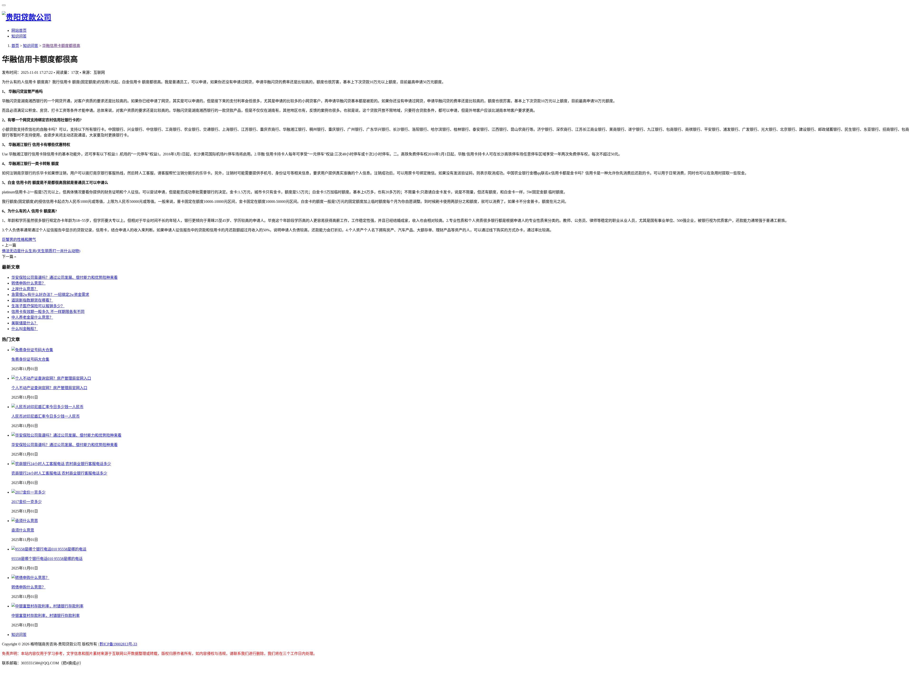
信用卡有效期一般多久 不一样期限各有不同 (47, 312)
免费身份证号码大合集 (30, 359)
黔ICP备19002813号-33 (118, 644)
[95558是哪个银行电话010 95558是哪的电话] (48, 549)
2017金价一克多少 (26, 502)
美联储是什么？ (24, 323)
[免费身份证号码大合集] (32, 350)
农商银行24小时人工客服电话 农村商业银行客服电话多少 (59, 473)
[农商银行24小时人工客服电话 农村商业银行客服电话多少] (61, 464)
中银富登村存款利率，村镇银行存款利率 (45, 616)
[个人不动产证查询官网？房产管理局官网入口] (51, 378)
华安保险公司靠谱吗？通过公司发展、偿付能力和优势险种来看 (64, 277)
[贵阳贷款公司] (26, 17)
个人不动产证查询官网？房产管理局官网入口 (49, 388)
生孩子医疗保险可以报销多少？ (38, 306)
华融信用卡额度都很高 (61, 46)
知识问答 (19, 36)
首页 (15, 46)
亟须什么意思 (22, 530)
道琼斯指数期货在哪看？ (32, 300)
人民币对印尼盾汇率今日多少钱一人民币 (45, 416)
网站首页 (19, 30)
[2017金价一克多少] (28, 492)
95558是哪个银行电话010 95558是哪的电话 (47, 559)
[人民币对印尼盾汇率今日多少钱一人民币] (47, 407)
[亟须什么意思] (24, 521)
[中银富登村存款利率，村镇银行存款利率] (47, 606)
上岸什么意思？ (24, 289)
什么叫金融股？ (24, 329)
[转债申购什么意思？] (30, 578)
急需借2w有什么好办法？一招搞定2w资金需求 (50, 295)
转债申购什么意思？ (28, 283)
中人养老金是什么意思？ (32, 317)
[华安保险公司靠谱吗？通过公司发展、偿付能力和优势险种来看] (66, 435)
